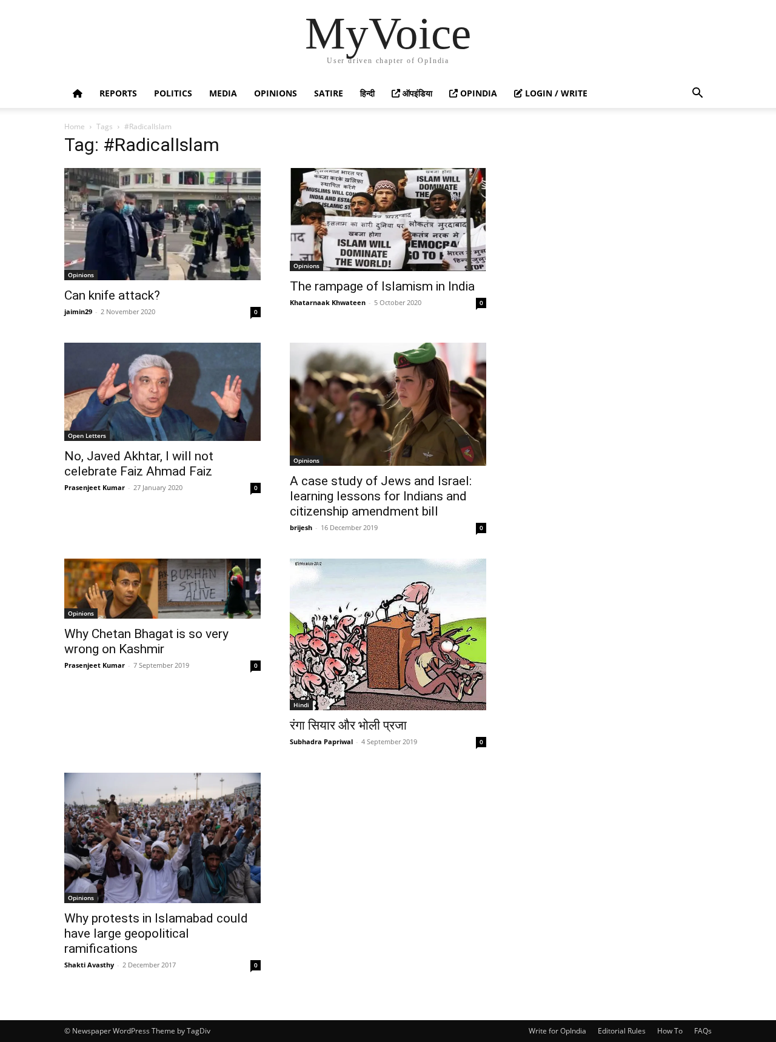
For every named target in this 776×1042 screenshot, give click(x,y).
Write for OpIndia (557, 1031)
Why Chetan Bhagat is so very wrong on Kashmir (146, 641)
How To (670, 1031)
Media (223, 93)
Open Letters (87, 435)
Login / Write (555, 93)
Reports (118, 93)
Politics (173, 93)
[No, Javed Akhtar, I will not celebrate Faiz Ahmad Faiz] (162, 392)
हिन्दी (367, 93)
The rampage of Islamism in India (382, 286)
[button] (697, 94)
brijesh (301, 527)
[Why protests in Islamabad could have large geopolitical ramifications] (162, 838)
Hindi (301, 705)
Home (74, 126)
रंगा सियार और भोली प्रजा (348, 725)
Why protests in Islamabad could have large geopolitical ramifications (156, 933)
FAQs (703, 1031)
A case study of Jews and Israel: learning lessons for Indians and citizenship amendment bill (381, 496)
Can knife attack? (112, 295)
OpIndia (477, 93)
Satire (328, 93)
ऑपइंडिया (416, 93)
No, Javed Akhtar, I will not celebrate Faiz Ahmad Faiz (138, 464)
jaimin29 (78, 311)
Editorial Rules (622, 1031)
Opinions (275, 93)
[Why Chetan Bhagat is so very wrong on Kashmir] (162, 589)
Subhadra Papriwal (321, 741)
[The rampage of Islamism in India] (388, 219)
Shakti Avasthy (89, 964)
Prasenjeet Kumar (94, 487)
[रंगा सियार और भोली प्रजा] (388, 634)
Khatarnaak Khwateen (328, 302)
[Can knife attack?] (162, 224)
